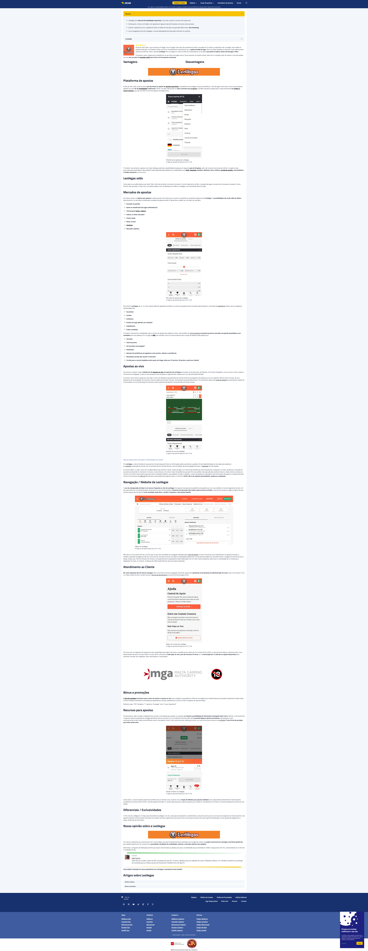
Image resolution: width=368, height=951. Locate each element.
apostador (205, 466)
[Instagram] (128, 904)
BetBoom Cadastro (178, 919)
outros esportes (195, 333)
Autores (234, 901)
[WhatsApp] (124, 904)
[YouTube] (133, 904)
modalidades (143, 88)
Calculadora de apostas (225, 3)
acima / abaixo (140, 211)
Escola (239, 3)
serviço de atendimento (159, 575)
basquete (193, 170)
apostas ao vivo (158, 372)
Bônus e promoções (130, 886)
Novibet (149, 927)
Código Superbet (202, 922)
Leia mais (344, 943)
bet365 (149, 930)
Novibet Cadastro (177, 927)
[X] (152, 904)
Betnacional (150, 924)
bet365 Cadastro (177, 930)
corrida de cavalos (227, 170)
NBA (154, 335)
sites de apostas (193, 554)
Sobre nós (224, 901)
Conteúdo (128, 39)
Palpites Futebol (179, 3)
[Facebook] (147, 904)
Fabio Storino (136, 858)
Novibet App (126, 927)
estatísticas (221, 306)
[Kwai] (143, 904)
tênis (187, 170)
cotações (128, 466)
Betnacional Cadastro (179, 924)
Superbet (150, 922)
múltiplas (222, 720)
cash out (142, 476)
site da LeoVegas (130, 698)
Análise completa (129, 882)
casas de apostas (221, 380)
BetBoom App (126, 919)
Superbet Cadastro (178, 922)
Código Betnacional (202, 924)
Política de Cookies (206, 897)
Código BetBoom (202, 919)
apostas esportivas (172, 86)
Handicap (129, 225)
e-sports (194, 88)
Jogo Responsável (211, 901)
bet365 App (125, 930)
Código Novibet (201, 927)
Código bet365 (201, 930)
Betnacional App (127, 924)
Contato (243, 901)
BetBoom (150, 919)
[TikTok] (138, 904)
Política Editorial (241, 897)
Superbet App (126, 922)
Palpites (194, 897)
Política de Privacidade (224, 897)
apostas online (145, 57)
